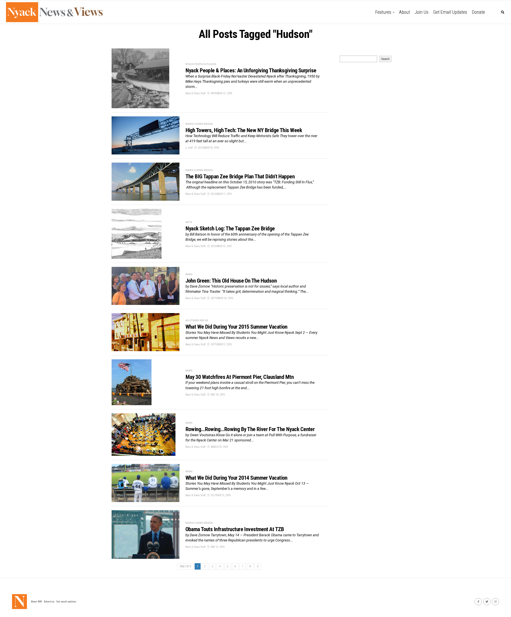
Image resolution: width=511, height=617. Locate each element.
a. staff (189, 147)
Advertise (49, 601)
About (404, 12)
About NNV (36, 601)
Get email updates (450, 12)
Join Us (421, 12)
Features (383, 12)
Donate (478, 12)
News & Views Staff (195, 93)
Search (385, 58)
